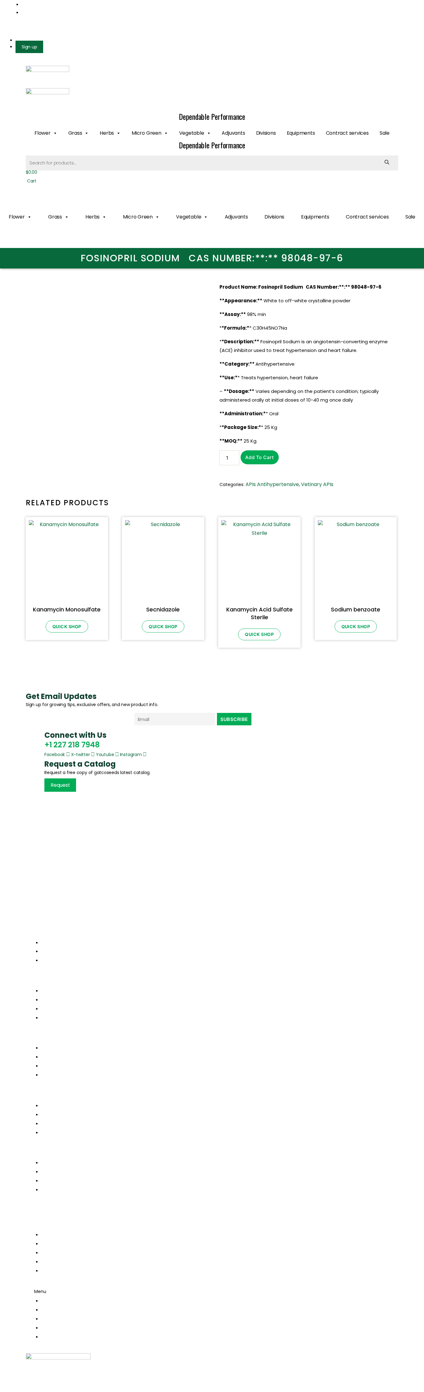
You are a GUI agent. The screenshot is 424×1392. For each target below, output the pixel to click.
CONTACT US (57, 1270)
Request (60, 785)
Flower (42, 133)
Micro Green (146, 133)
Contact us (54, 1017)
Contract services (347, 133)
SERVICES (52, 1252)
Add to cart (259, 457)
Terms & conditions (64, 1123)
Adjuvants (233, 133)
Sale (385, 133)
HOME (48, 1234)
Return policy (57, 1114)
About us (51, 999)
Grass (75, 133)
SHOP (47, 1261)
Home (48, 990)
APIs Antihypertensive (272, 484)
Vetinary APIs (317, 484)
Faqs (46, 1132)
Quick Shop (66, 626)
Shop (47, 1008)
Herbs (107, 133)
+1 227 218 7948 (72, 745)
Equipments (301, 133)
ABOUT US (53, 1243)
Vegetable (191, 133)
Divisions (266, 133)
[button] (212, 1038)
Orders (49, 1105)
